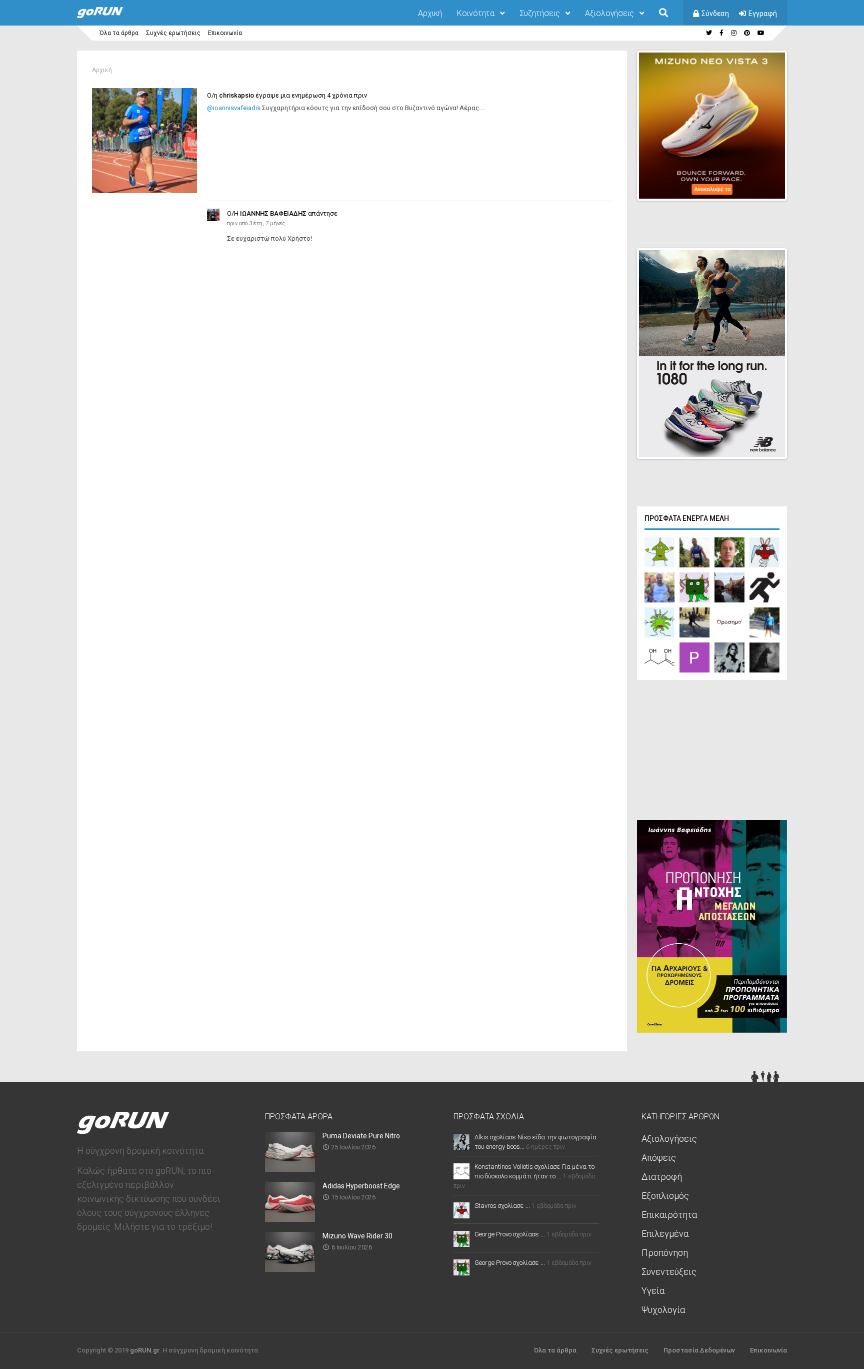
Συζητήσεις (540, 13)
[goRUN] (110, 16)
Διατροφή (662, 1176)
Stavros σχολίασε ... (502, 1205)
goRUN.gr (144, 1350)
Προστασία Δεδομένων (699, 1350)
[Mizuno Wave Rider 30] (290, 1268)
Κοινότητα (475, 13)
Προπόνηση (665, 1252)
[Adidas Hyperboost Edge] (290, 1218)
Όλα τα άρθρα (119, 33)
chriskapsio (236, 95)
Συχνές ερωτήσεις (173, 33)
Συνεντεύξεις (669, 1271)
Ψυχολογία (663, 1309)
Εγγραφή (762, 14)
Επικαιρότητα (669, 1214)
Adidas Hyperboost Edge (361, 1186)
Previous (728, 184)
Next (792, 184)
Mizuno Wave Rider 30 (357, 1236)
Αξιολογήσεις (609, 13)
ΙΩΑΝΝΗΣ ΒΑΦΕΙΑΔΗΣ (273, 213)
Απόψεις (659, 1157)
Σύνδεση (715, 14)
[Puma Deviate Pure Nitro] (290, 1168)
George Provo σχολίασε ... (509, 1234)
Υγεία (653, 1290)
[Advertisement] (712, 752)
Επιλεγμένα (665, 1233)
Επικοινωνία (225, 33)
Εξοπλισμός (665, 1195)
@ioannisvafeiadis (233, 108)
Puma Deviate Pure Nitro (361, 1136)
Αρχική (430, 13)
